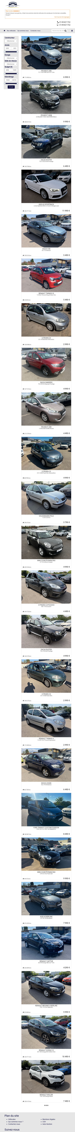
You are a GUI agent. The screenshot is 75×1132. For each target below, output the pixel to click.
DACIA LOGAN (46, 783)
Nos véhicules (11, 31)
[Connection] (72, 30)
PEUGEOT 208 (46, 71)
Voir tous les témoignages (61, 17)
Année (7, 45)
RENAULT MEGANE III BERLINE (46, 1006)
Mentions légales (49, 1119)
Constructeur (9, 38)
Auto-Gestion (47, 1124)
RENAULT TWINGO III (46, 293)
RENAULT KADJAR (46, 1095)
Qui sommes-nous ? (15, 1122)
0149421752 (64, 22)
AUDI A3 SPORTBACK (46, 204)
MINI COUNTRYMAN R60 (46, 560)
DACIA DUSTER (46, 160)
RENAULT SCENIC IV (46, 1050)
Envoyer (11, 87)
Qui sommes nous (23, 31)
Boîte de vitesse (11, 61)
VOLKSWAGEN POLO (46, 516)
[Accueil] (4, 30)
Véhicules (12, 1119)
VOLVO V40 (46, 249)
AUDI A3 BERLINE (46, 917)
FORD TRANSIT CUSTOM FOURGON (46, 828)
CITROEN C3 (46, 338)
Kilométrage (9, 77)
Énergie (7, 55)
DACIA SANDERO (46, 382)
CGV (44, 1122)
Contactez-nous (35, 31)
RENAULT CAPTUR (46, 961)
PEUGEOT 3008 (46, 115)
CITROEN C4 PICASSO (46, 605)
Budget (8, 67)
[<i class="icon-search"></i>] (65, 31)
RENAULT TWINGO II (46, 738)
